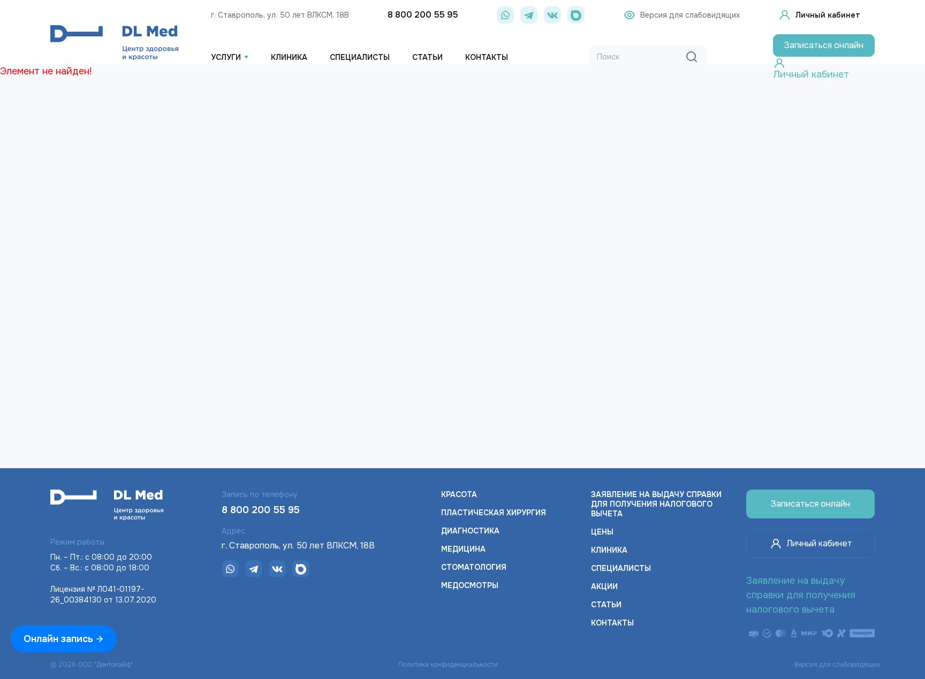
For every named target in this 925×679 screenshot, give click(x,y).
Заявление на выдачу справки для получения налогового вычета (656, 504)
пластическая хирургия (493, 512)
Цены (602, 532)
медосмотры (469, 585)
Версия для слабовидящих (837, 664)
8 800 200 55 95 (423, 14)
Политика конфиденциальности (448, 664)
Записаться (823, 45)
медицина (463, 549)
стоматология (473, 567)
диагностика (470, 531)
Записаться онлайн (810, 503)
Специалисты (621, 568)
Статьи (606, 604)
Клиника (609, 550)
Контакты (612, 623)
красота (459, 494)
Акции (604, 586)
